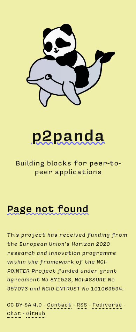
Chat (14, 313)
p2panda (68, 134)
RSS (82, 304)
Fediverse (107, 304)
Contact (59, 304)
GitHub (35, 313)
